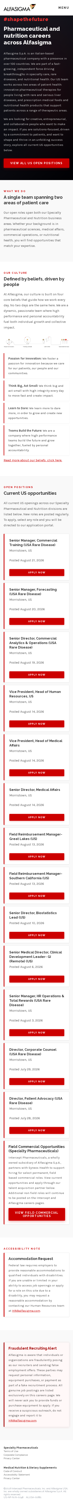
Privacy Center (12, 1458)
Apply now (37, 572)
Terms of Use (11, 1451)
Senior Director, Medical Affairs (34, 790)
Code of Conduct (13, 1471)
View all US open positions (36, 163)
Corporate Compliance (16, 1454)
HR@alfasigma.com (26, 1311)
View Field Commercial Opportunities (36, 1214)
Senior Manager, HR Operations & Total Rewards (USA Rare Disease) (36, 1000)
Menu (63, 7)
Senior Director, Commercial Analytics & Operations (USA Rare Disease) (33, 643)
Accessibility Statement (17, 1474)
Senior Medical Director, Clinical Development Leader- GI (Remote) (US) (35, 956)
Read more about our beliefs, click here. (33, 460)
